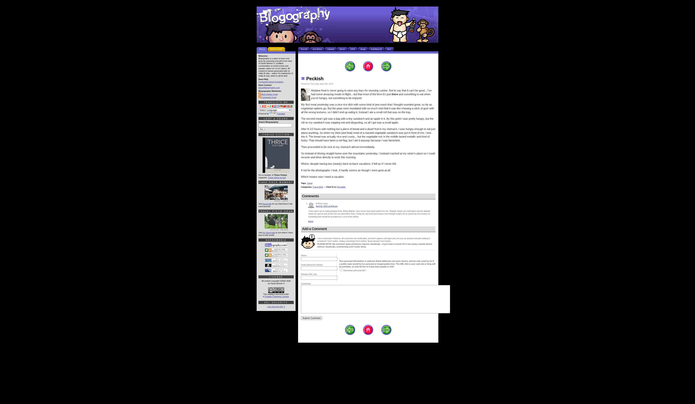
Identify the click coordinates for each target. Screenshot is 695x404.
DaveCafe (276, 49)
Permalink (341, 187)
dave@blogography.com (269, 88)
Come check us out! (277, 177)
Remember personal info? (354, 270)
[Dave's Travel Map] (276, 229)
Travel (309, 183)
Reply (310, 221)
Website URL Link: (309, 274)
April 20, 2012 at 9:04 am (327, 206)
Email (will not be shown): (312, 265)
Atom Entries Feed (269, 94)
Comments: (306, 284)
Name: (304, 255)
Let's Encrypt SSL (275, 307)
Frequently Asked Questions (270, 82)
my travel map (269, 233)
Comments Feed (268, 97)
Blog (262, 49)
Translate (281, 114)
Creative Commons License (276, 296)
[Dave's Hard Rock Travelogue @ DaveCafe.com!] (276, 200)
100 (353, 49)
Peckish (312, 78)
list (389, 49)
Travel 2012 (318, 187)
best (342, 49)
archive (317, 49)
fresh (304, 49)
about (330, 49)
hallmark (376, 49)
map (363, 49)
